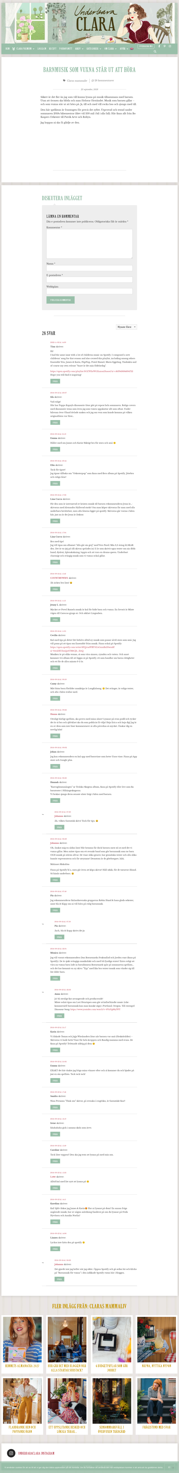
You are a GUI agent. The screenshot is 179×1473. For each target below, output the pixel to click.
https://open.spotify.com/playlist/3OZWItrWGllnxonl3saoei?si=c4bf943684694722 (91, 371)
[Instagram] (11, 1453)
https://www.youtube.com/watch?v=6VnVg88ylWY (95, 1009)
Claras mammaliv (77, 80)
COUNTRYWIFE (59, 578)
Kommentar (54, 227)
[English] (132, 48)
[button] (23, 49)
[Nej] (173, 1468)
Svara (55, 381)
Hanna (53, 714)
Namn (50, 264)
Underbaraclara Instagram (36, 1453)
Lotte (53, 1177)
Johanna (59, 816)
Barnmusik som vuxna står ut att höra (89, 70)
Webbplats (52, 287)
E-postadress (54, 275)
